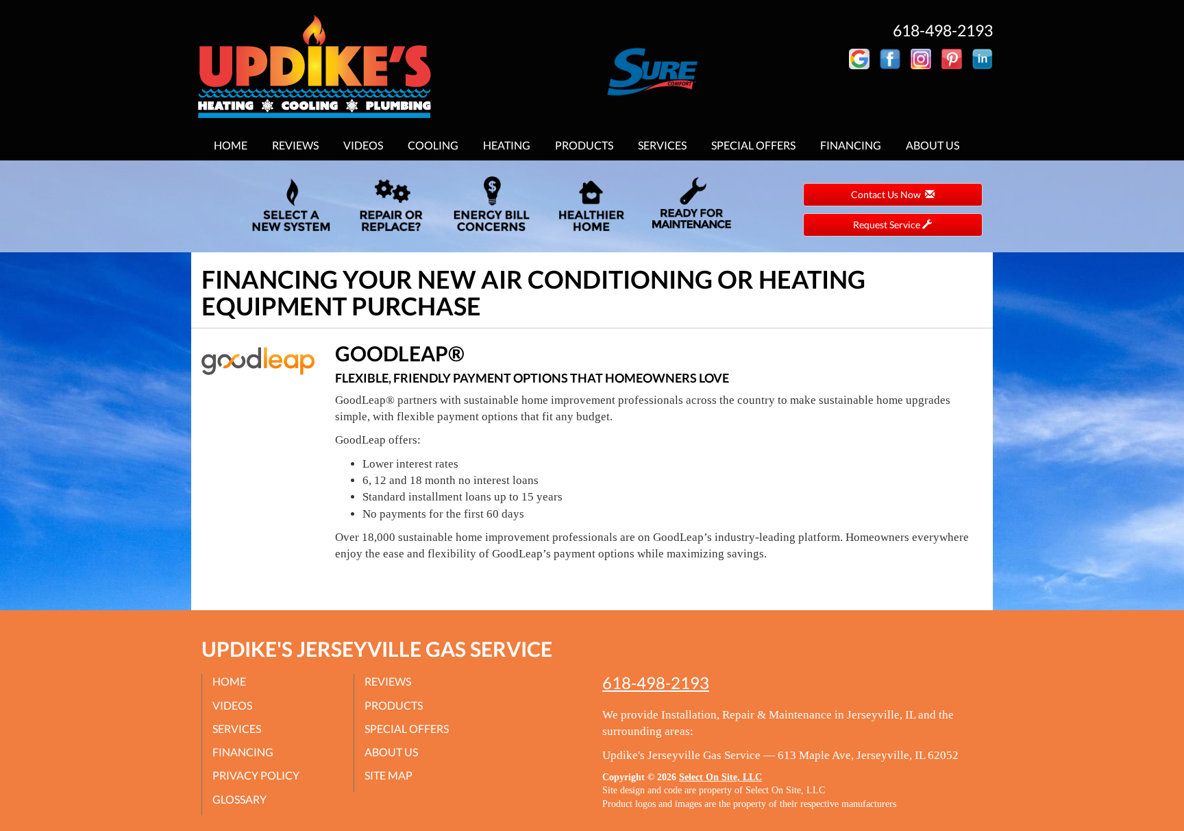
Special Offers (753, 145)
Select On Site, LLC (720, 777)
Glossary (239, 799)
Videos (363, 145)
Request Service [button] (887, 224)
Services (662, 145)
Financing (850, 145)
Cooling (433, 145)
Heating (506, 145)
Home (230, 145)
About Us (932, 145)
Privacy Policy (255, 775)
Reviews (295, 145)
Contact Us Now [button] (888, 194)
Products (584, 145)
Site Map (388, 775)
